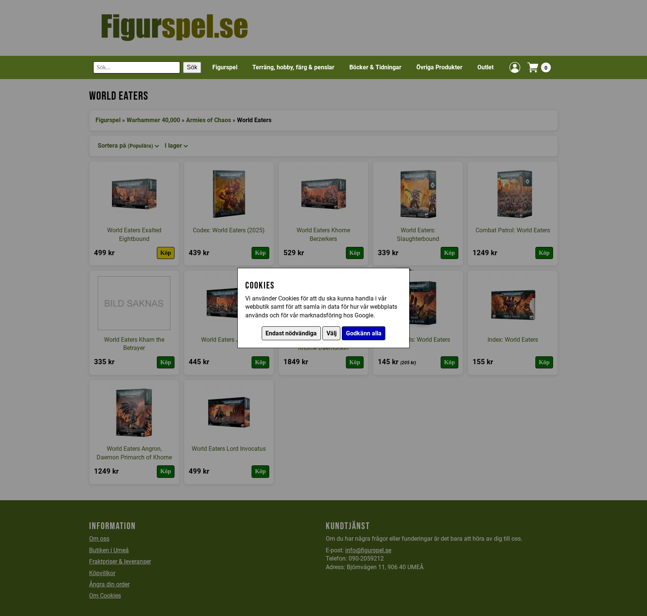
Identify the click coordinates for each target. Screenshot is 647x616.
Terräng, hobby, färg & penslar (293, 67)
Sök (192, 67)
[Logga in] (515, 67)
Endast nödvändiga (291, 333)
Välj (331, 333)
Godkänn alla (364, 333)
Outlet (485, 67)
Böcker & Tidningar (375, 67)
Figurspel (224, 67)
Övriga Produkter (439, 67)
